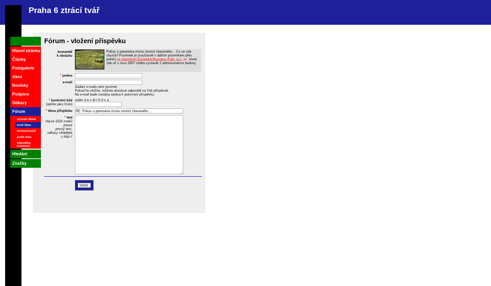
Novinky (20, 85)
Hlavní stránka (26, 51)
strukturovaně (26, 130)
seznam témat (26, 119)
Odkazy (19, 103)
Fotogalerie (23, 68)
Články (19, 59)
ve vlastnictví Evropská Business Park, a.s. (149, 59)
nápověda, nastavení (24, 144)
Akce (17, 77)
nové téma (24, 124)
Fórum (18, 111)
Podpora (20, 94)
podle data (24, 136)
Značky (19, 163)
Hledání (19, 154)
